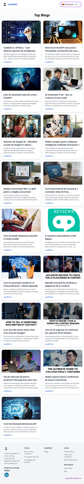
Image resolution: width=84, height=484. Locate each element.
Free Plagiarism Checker (30, 461)
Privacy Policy (69, 451)
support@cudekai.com (73, 478)
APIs (65, 471)
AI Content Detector (31, 457)
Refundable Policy (70, 460)
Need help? (68, 468)
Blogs (46, 451)
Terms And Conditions (68, 456)
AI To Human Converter (29, 452)
